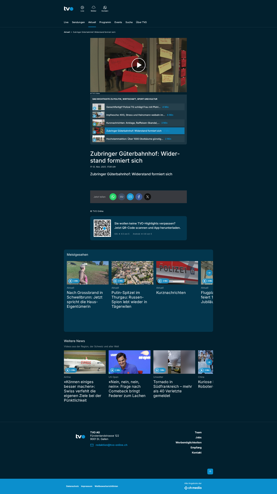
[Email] (130, 196)
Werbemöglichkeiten (189, 442)
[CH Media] (193, 487)
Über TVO (141, 22)
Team (198, 432)
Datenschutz (72, 486)
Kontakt (197, 452)
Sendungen (78, 22)
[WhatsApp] (113, 196)
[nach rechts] (209, 273)
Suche (129, 22)
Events (118, 22)
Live (66, 22)
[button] (121, 196)
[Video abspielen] (138, 65)
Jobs (198, 437)
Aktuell (92, 22)
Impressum (86, 486)
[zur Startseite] (68, 8)
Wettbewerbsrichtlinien (106, 486)
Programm (105, 22)
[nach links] (68, 273)
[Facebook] (138, 196)
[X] (147, 196)
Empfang (196, 447)
